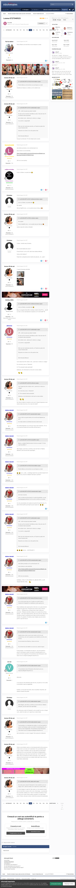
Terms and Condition (26, 878)
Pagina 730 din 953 (62, 32)
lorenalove (70, 32)
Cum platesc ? (7, 863)
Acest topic (67, 4)
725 (14, 30)
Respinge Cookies (68, 883)
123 (10, 57)
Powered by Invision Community (67, 878)
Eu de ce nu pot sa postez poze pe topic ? (14, 867)
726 (17, 30)
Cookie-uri (33, 878)
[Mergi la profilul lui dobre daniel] (9, 416)
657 (10, 161)
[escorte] (25, 295)
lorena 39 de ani (9, 77)
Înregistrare (65, 9)
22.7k (9, 185)
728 (24, 30)
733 (40, 30)
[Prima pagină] (4, 30)
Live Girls (6, 9)
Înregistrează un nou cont (16, 833)
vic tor (9, 662)
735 (47, 30)
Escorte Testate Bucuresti (22, 24)
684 (10, 93)
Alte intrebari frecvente (9, 869)
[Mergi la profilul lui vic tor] (9, 668)
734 (43, 30)
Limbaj (3, 878)
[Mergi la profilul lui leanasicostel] (9, 151)
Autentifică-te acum (35, 831)
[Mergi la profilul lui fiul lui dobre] (9, 47)
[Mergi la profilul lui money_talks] (9, 306)
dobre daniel (58, 27)
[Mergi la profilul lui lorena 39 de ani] (9, 84)
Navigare (26, 9)
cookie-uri (8, 883)
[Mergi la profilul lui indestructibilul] (65, 28)
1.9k (10, 341)
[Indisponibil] (20, 274)
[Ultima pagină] (58, 30)
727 (20, 30)
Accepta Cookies (56, 883)
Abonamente (16, 9)
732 (37, 30)
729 (27, 30)
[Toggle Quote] (19, 81)
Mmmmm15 (6, 850)
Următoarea (52, 30)
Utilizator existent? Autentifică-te (51, 9)
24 (10, 678)
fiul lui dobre (9, 41)
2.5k (10, 314)
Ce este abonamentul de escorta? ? (12, 866)
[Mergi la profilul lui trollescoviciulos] (9, 175)
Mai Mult (35, 9)
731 (33, 30)
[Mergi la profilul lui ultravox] (9, 332)
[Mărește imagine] (32, 172)
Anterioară (9, 30)
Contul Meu (7, 860)
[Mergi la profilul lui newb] (5, 23)
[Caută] (72, 4)
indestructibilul (70, 27)
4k (10, 426)
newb (10, 22)
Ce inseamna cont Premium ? (11, 864)
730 (30, 30)
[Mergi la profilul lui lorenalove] (65, 33)
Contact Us (18, 878)
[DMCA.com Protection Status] (55, 858)
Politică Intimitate (10, 878)
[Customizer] (69, 9)
